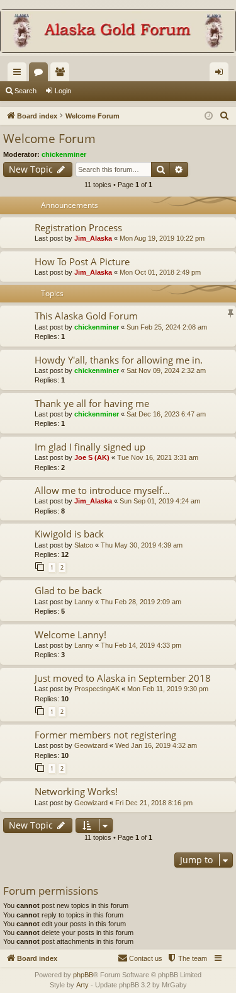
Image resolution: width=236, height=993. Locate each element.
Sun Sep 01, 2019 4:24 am (160, 501)
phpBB (83, 975)
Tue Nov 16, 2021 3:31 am (157, 457)
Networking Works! (76, 791)
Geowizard (91, 745)
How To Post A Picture (82, 261)
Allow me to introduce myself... (102, 490)
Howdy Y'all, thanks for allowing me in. (119, 359)
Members (62, 74)
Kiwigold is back (69, 533)
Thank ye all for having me (92, 403)
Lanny (83, 602)
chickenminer (64, 154)
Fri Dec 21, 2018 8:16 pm (154, 802)
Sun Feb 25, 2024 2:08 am (166, 327)
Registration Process (78, 227)
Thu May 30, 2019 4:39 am (142, 545)
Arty (82, 985)
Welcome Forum (49, 138)
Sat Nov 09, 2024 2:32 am (166, 370)
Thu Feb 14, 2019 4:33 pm (141, 645)
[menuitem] (224, 116)
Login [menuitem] (221, 74)
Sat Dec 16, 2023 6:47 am (166, 414)
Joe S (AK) (92, 457)
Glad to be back (68, 590)
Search (25, 91)
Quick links (19, 74)
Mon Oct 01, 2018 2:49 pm (160, 272)
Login (63, 91)
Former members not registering (105, 734)
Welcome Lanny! (70, 634)
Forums (41, 74)
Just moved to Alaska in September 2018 (123, 678)
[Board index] (118, 32)
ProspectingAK (97, 688)
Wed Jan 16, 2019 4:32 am (156, 745)
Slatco (83, 545)
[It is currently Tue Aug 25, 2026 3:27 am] (209, 116)
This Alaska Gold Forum (86, 315)
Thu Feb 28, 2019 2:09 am (141, 602)
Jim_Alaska (93, 238)
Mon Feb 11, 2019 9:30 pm (167, 688)
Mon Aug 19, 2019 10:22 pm (162, 238)
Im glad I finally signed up (90, 446)
